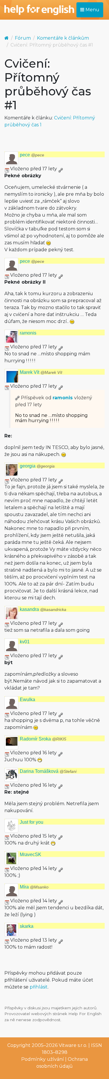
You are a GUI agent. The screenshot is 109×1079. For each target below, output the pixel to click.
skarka (26, 926)
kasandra (43, 609)
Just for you (31, 822)
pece (32, 154)
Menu (91, 9)
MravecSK (30, 854)
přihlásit (39, 987)
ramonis (28, 332)
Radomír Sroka (43, 738)
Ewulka (27, 699)
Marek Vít (41, 372)
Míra (34, 886)
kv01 (25, 641)
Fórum (23, 38)
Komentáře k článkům (63, 38)
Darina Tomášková (48, 771)
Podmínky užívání (42, 1059)
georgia (37, 465)
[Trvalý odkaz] (60, 168)
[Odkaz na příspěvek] (17, 397)
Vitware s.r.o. (73, 1045)
